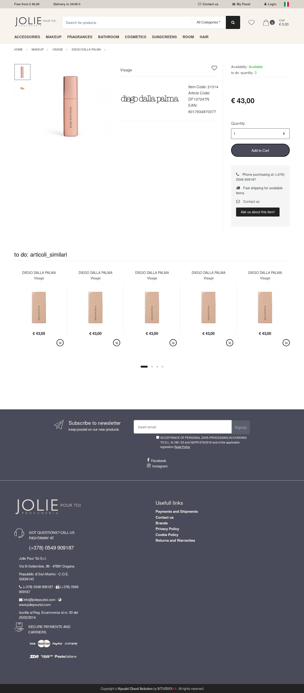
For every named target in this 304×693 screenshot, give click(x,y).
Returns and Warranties (175, 540)
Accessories (27, 36)
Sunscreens (164, 36)
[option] (72, 105)
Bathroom (108, 36)
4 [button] (162, 367)
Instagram (160, 465)
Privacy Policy (167, 528)
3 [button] (157, 367)
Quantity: (238, 123)
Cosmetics (135, 36)
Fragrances (79, 36)
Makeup (54, 36)
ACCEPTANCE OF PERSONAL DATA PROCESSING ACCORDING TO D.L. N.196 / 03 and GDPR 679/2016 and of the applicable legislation (203, 442)
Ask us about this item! (258, 211)
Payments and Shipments (177, 511)
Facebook (158, 460)
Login (272, 4)
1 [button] (144, 367)
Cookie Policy (167, 534)
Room (188, 36)
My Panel (243, 4)
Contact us (210, 4)
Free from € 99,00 (26, 4)
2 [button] (152, 367)
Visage (126, 70)
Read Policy (182, 447)
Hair (204, 36)
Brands (162, 523)
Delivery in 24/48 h (67, 4)
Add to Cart (260, 150)
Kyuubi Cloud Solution (135, 688)
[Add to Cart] (60, 342)
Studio (167, 688)
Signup (241, 427)
